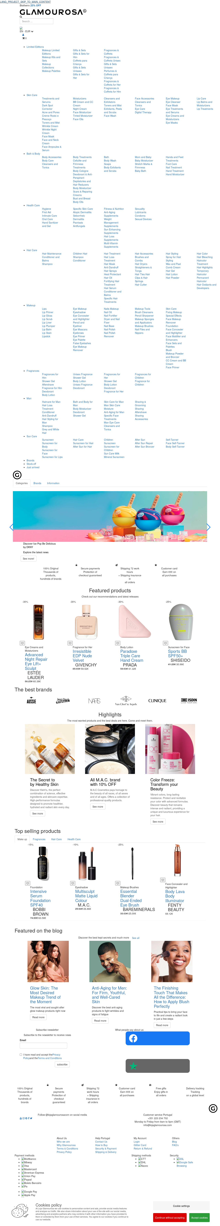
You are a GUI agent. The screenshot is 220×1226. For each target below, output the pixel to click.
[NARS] (94, 701)
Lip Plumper (48, 326)
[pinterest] (26, 1118)
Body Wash (110, 160)
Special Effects (174, 315)
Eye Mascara (80, 329)
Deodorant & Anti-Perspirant (82, 176)
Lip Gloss (47, 315)
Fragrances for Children (143, 375)
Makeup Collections (48, 65)
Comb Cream (173, 267)
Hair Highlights (205, 267)
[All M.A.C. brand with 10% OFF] (110, 749)
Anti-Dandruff (111, 267)
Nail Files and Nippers (142, 331)
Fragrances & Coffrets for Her (112, 82)
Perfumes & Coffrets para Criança (111, 74)
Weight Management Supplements (111, 222)
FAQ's (175, 1145)
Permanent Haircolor (203, 279)
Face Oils (78, 119)
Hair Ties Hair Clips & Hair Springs (142, 277)
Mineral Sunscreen (114, 457)
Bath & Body (33, 153)
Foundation (172, 326)
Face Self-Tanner (175, 443)
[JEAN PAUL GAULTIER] (63, 701)
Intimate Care (49, 215)
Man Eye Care (112, 422)
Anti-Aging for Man (114, 412)
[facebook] (29, 1118)
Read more (38, 1017)
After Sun (140, 439)
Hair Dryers (141, 264)
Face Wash (110, 115)
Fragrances (33, 370)
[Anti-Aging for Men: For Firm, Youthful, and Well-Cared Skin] (110, 961)
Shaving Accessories (141, 417)
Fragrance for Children (142, 382)
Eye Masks (172, 122)
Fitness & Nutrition (114, 208)
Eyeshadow (79, 312)
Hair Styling (172, 253)
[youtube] (21, 1118)
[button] (11, 527)
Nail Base (109, 326)
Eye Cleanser (173, 102)
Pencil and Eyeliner (78, 324)
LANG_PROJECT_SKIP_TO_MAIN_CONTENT (25, 1)
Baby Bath (140, 171)
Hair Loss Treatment (109, 258)
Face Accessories (144, 98)
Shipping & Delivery (105, 1152)
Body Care (48, 160)
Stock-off (31, 463)
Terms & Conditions (67, 1148)
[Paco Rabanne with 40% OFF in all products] (110, 516)
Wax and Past (173, 264)
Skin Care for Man (114, 401)
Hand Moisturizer (175, 174)
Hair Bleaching (205, 257)
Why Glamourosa (66, 1145)
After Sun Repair (144, 443)
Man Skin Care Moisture (112, 406)
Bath (106, 157)
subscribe (62, 1064)
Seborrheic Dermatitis (79, 217)
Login (137, 1141)
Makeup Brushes (144, 326)
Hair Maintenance (51, 253)
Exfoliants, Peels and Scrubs (113, 110)
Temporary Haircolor (203, 272)
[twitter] (31, 1118)
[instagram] (24, 1118)
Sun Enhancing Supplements (112, 231)
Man (29, 398)
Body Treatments (82, 157)
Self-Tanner (172, 439)
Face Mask (48, 136)
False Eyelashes (82, 343)
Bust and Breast (81, 198)
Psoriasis (78, 222)
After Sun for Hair (82, 446)
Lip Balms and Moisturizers (204, 103)
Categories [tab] (22, 483)
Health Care (33, 205)
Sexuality (140, 208)
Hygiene (46, 208)
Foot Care (171, 164)
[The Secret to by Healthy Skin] (50, 749)
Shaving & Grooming (140, 403)
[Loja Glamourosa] (110, 12)
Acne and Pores (50, 112)
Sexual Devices (143, 219)
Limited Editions (35, 46)
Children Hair (80, 253)
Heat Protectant (112, 274)
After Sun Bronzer (144, 446)
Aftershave (48, 384)
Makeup (31, 305)
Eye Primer (79, 336)
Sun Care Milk (111, 453)
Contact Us (101, 1141)
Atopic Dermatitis (82, 212)
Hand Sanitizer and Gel (50, 224)
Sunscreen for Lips (52, 457)
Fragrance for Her (114, 391)
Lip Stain (47, 333)
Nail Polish (109, 329)
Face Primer (172, 367)
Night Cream (80, 108)
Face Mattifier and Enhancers (176, 338)
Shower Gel (48, 381)
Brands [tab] (37, 483)
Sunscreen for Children (111, 448)
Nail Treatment (174, 167)
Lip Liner (47, 322)
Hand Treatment (175, 171)
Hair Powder (172, 277)
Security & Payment (106, 1148)
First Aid (46, 212)
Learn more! (29, 558)
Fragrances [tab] (39, 839)
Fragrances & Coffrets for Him (112, 89)
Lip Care (201, 98)
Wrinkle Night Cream (49, 131)
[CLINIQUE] (157, 701)
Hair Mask (109, 264)
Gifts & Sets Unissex (79, 69)
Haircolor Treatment (202, 262)
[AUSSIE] (31, 701)
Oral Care (47, 219)
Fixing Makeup (174, 312)
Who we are (63, 1141)
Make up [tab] (22, 839)
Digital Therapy (143, 112)
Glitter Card (140, 1145)
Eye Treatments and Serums (174, 110)
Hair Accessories (144, 253)
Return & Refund (143, 1148)
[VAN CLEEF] (126, 701)
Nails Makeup (111, 308)
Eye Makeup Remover (80, 348)
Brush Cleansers (144, 312)
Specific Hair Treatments (111, 300)
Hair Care (32, 250)
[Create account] (23, 34)
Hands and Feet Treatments (174, 158)
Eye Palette (79, 339)
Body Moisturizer (82, 188)
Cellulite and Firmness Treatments (79, 164)
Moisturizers (79, 98)
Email (23, 1040)
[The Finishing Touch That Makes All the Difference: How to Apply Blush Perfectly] (171, 961)
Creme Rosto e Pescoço (50, 117)
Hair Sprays (110, 270)
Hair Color (202, 253)
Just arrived (33, 467)
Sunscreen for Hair (83, 443)
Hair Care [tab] (56, 839)
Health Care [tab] (74, 839)
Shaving (139, 408)
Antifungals (79, 226)
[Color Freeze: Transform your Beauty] (170, 749)
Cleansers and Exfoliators (112, 100)
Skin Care (32, 95)
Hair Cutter (141, 284)
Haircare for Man (51, 401)
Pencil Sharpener (144, 315)
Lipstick (46, 336)
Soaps (107, 164)
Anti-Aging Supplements (111, 213)
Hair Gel (170, 270)
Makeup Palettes (51, 71)
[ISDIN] (189, 701)
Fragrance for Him (52, 388)
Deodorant (48, 391)
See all (135, 938)
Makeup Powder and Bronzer (175, 355)
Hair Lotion (172, 274)
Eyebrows (78, 333)
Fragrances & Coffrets (111, 51)
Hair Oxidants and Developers (206, 286)
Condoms (140, 215)
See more (37, 813)
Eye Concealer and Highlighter (81, 317)
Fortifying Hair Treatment (111, 282)
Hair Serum (110, 288)
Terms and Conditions (50, 1058)
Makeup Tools (142, 308)
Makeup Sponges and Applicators (144, 320)
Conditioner (79, 260)
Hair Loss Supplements (111, 238)
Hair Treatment (112, 253)
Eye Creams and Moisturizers (175, 117)
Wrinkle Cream (50, 126)
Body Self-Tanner (175, 446)
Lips (44, 308)
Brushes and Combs (142, 258)
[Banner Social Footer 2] (157, 1066)
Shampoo (47, 264)
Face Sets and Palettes (174, 344)
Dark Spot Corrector (47, 107)
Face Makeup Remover (173, 320)
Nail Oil (108, 312)
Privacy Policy (64, 1152)
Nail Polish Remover (109, 334)
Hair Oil (108, 277)
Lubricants (140, 212)
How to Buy (101, 1145)
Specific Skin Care (83, 208)
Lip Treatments (205, 108)
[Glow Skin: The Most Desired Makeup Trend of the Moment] (48, 961)
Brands (30, 460)
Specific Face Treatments (111, 417)
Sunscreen (48, 439)
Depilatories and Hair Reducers (82, 182)
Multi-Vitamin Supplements (111, 244)
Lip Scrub (47, 319)
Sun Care (32, 436)
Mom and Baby (143, 157)
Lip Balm (47, 329)
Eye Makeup (172, 98)
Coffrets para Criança (80, 62)
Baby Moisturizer (144, 160)
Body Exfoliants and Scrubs (112, 169)
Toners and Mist (51, 122)
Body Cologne (80, 171)
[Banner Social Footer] (157, 1038)
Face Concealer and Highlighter (174, 331)
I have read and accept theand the (42, 1056)
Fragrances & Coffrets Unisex (112, 58)
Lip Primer (47, 312)
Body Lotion (48, 395)
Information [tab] (53, 483)
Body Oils (78, 202)
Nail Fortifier (110, 315)
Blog (174, 1141)
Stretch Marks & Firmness (143, 165)
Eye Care (140, 108)
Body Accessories (51, 157)
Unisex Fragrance (82, 374)
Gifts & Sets (79, 50)
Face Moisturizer (82, 112)
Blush (169, 350)
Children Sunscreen (110, 441)
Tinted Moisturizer (83, 115)
